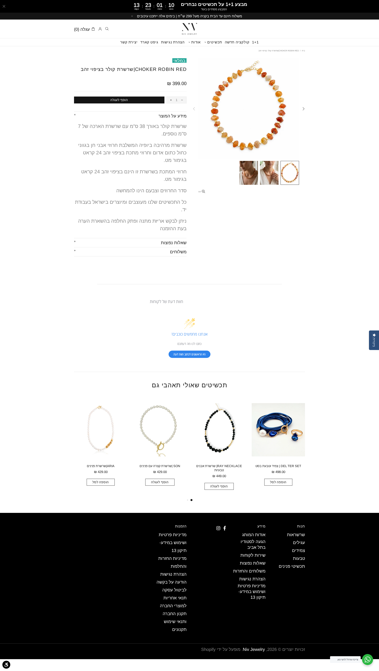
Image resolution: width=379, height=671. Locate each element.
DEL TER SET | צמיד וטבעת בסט (278, 466)
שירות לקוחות (252, 555)
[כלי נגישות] (6, 665)
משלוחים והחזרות (249, 571)
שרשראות (296, 534)
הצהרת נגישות (252, 578)
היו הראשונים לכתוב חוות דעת (189, 354)
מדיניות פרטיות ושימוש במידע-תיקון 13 (251, 591)
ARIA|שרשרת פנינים (100, 466)
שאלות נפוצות (252, 563)
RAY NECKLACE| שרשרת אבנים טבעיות (219, 468)
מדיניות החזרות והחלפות (172, 562)
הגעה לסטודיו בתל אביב (253, 544)
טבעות (299, 558)
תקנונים (179, 629)
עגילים (299, 542)
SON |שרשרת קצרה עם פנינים (160, 466)
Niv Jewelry (189, 29)
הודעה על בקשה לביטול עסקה (172, 586)
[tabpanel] (278, 446)
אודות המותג (253, 534)
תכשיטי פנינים (292, 566)
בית (303, 51)
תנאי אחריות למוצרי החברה (173, 601)
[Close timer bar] (4, 6)
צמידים (298, 550)
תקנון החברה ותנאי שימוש (175, 617)
